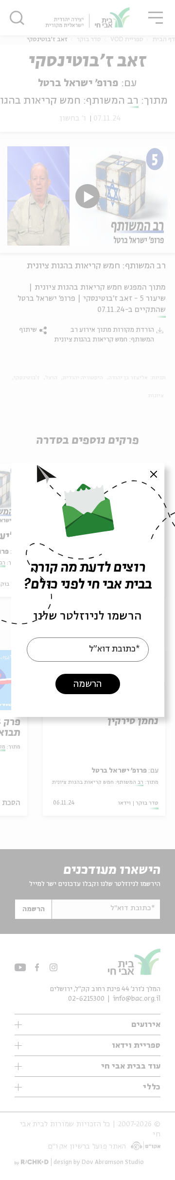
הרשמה (87, 684)
